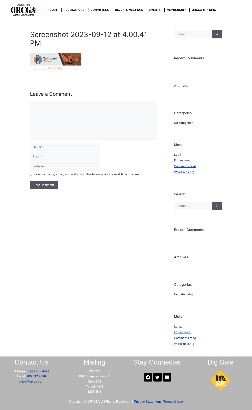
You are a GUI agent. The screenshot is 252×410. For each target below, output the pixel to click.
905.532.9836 (36, 376)
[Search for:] (193, 34)
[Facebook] (148, 377)
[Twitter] (157, 377)
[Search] (217, 34)
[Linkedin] (167, 377)
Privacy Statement (147, 401)
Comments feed (185, 166)
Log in (178, 154)
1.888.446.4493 (38, 371)
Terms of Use (173, 401)
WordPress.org (184, 172)
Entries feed (182, 160)
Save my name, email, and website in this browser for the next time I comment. (88, 174)
